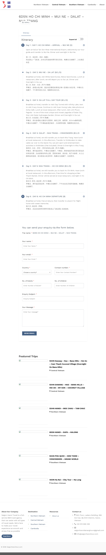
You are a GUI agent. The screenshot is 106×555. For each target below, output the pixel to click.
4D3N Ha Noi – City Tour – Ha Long (65, 480)
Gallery (26, 22)
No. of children (61, 281)
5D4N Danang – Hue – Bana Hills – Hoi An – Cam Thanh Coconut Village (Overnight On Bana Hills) (68, 364)
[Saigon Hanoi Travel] (8, 4)
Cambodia (92, 5)
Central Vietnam (58, 5)
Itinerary (26, 33)
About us (55, 516)
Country (26, 268)
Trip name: (27, 233)
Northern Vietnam (41, 5)
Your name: (27, 241)
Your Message (28, 307)
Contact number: (62, 268)
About (101, 5)
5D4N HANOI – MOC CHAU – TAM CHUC (67, 408)
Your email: (27, 255)
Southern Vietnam (76, 5)
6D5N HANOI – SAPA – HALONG (63, 432)
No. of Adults (28, 281)
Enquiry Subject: (29, 294)
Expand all (73, 39)
